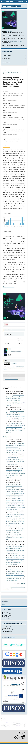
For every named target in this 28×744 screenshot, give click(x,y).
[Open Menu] (1, 1)
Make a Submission (8, 6)
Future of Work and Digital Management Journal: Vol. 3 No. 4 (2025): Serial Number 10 (15, 418)
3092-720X (9, 31)
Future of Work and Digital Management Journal (15, 1)
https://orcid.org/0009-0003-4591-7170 (10, 100)
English (3, 604)
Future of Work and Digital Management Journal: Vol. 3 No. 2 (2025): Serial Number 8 (15, 450)
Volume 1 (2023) (7, 618)
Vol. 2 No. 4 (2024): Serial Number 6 (12, 72)
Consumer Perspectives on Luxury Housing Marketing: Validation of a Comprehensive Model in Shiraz (15, 425)
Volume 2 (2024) (7, 616)
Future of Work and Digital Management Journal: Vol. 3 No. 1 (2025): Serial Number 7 (15, 403)
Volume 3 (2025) (7, 615)
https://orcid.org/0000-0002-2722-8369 (10, 134)
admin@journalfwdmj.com (15, 41)
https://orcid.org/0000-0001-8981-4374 (10, 112)
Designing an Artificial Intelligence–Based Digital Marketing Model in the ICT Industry (14, 470)
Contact (17, 6)
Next (22, 583)
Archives (9, 70)
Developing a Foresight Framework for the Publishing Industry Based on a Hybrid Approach (15, 548)
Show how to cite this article (11, 379)
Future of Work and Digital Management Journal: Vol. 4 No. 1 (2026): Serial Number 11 (15, 463)
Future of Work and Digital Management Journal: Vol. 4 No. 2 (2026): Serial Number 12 (15, 475)
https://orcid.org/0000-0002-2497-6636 (10, 124)
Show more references (8, 286)
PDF (7, 324)
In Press (5, 612)
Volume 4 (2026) (7, 613)
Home (4, 70)
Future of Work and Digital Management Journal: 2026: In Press (15, 523)
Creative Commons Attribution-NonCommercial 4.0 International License (14, 368)
